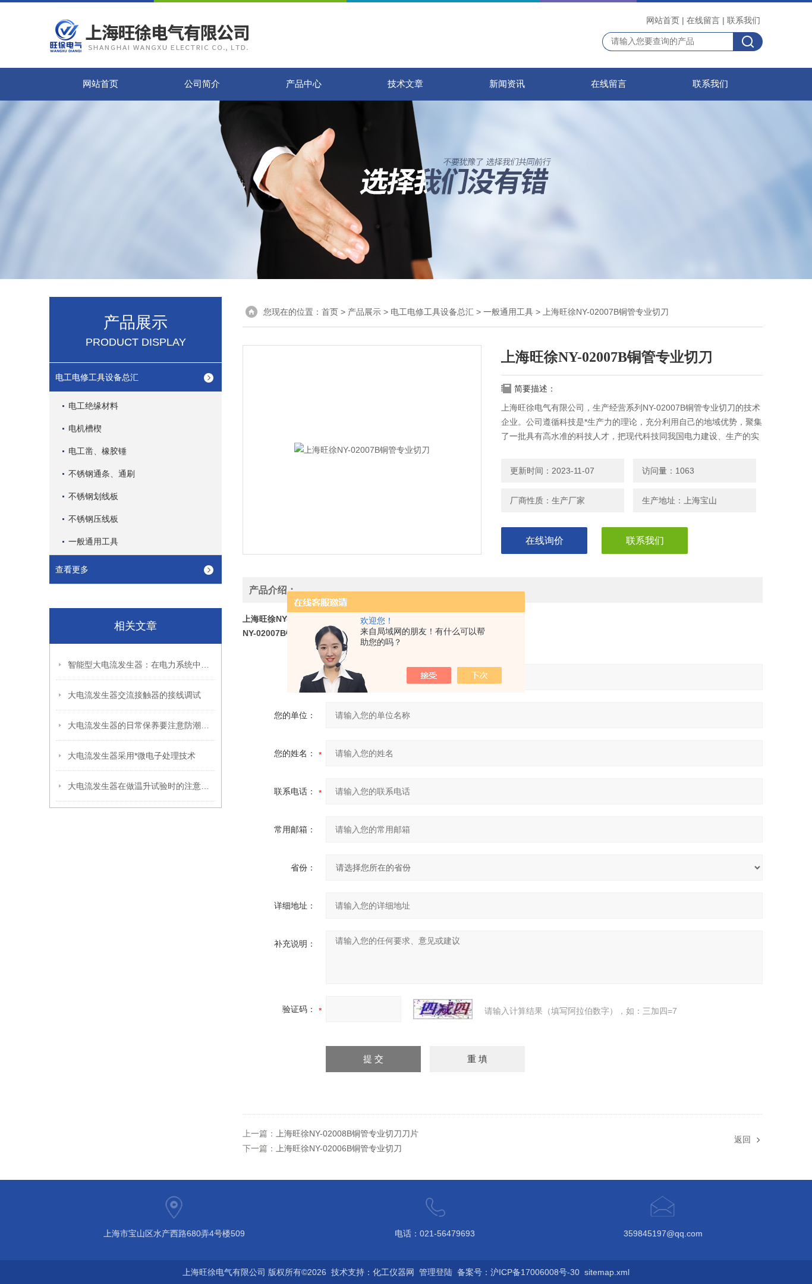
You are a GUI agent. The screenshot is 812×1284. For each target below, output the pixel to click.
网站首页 (662, 20)
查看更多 (72, 569)
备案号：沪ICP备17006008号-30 (518, 1272)
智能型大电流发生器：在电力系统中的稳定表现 (142, 664)
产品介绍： (273, 590)
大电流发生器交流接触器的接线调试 (134, 695)
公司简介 (202, 84)
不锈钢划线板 (93, 496)
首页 (330, 312)
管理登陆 (435, 1272)
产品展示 (364, 312)
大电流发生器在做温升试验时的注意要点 (142, 786)
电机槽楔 (85, 428)
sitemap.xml (607, 1272)
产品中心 (304, 84)
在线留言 (703, 20)
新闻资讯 (507, 84)
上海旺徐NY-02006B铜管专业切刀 (339, 1148)
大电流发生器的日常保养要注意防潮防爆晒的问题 (142, 725)
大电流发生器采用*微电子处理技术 (132, 755)
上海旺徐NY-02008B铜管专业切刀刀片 (347, 1133)
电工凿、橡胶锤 (97, 451)
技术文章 (405, 84)
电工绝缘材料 (93, 406)
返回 (742, 1139)
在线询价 (544, 540)
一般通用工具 (93, 541)
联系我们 (743, 20)
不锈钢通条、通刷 (101, 473)
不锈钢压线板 (93, 519)
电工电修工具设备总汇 (97, 377)
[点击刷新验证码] (443, 1009)
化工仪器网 (393, 1272)
